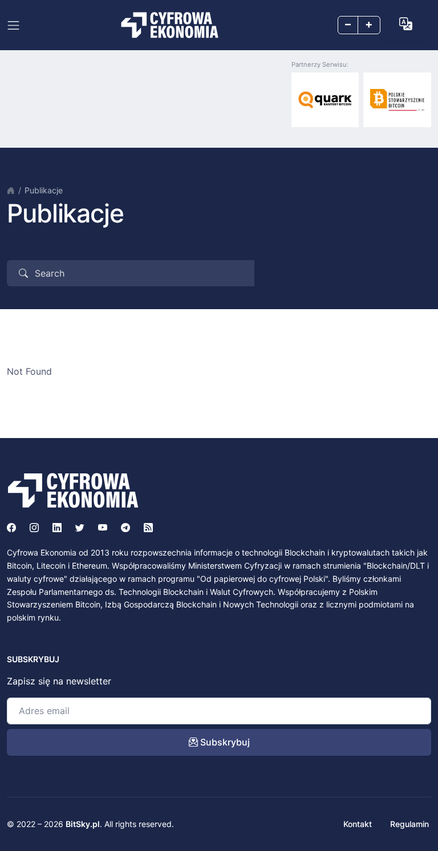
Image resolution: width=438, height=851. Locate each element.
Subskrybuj (224, 742)
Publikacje (44, 190)
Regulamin (409, 824)
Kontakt (357, 824)
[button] (405, 24)
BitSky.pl (83, 824)
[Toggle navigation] (13, 25)
